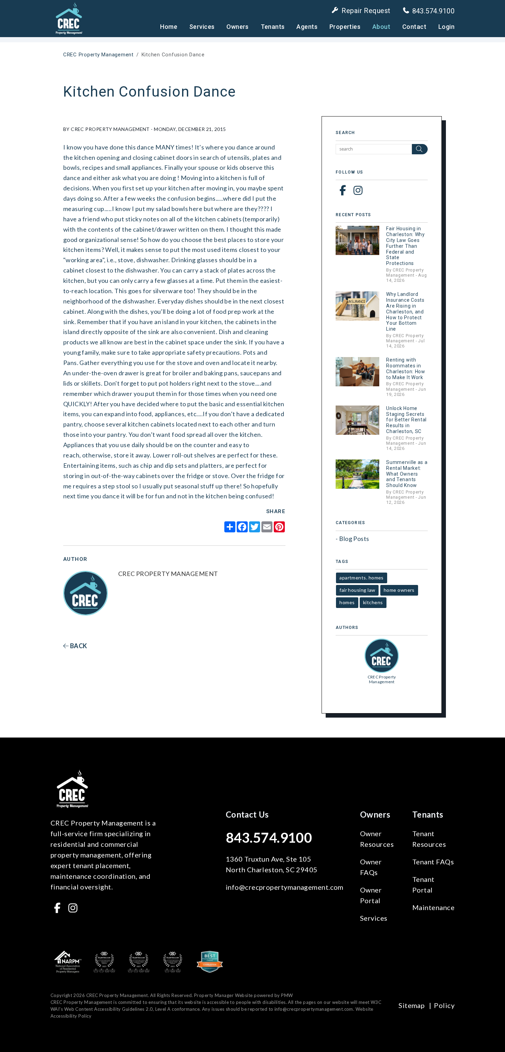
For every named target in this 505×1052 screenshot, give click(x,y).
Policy (444, 1005)
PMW (287, 995)
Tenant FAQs (433, 861)
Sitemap (412, 1005)
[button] (342, 190)
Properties (345, 26)
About (381, 26)
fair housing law (357, 590)
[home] (68, 18)
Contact (414, 26)
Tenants (273, 26)
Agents (306, 26)
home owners (399, 590)
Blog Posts (354, 538)
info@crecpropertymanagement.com (285, 887)
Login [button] (446, 26)
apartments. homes (361, 577)
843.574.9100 (433, 11)
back (78, 646)
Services (202, 26)
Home (168, 26)
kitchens (373, 602)
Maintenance (433, 907)
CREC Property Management (98, 55)
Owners (237, 26)
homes (347, 602)
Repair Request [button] (365, 11)
